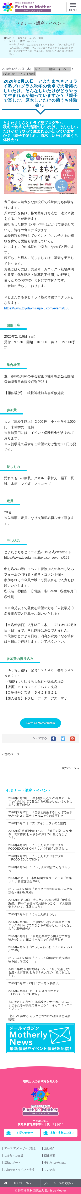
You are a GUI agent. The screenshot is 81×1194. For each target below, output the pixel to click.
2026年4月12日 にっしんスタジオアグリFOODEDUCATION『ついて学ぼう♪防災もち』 (39, 846)
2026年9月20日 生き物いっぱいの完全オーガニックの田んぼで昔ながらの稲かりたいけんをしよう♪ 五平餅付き (40, 801)
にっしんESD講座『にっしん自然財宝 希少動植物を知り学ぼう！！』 (39, 959)
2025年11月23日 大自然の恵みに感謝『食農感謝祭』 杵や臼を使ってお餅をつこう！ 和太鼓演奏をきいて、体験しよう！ (39, 903)
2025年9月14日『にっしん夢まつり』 (33, 914)
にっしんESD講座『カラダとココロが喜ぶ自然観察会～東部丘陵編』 (40, 890)
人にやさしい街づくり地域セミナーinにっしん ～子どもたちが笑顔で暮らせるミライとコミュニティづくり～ (40, 1005)
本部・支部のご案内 (62, 1132)
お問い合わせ (25, 1132)
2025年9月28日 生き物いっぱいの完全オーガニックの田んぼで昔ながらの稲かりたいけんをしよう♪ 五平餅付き (40, 925)
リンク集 (49, 1169)
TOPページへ (22, 1183)
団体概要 (49, 1155)
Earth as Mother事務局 (40, 723)
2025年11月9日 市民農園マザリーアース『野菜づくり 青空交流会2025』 (40, 879)
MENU (73, 10)
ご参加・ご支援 (13, 1155)
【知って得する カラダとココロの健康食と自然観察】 (39, 1017)
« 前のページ (10, 754)
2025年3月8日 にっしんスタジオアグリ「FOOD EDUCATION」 (35, 992)
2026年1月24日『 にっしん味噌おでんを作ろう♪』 (39, 868)
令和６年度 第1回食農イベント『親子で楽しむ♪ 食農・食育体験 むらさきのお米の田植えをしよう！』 (39, 972)
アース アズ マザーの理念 (20, 1148)
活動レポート (12, 1162)
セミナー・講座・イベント (22, 41)
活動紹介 (49, 1148)
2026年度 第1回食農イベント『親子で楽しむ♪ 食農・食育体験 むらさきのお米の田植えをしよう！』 (40, 834)
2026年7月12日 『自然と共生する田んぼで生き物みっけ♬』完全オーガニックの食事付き (40, 814)
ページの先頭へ (63, 1183)
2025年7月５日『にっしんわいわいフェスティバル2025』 (40, 948)
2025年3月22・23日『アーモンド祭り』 (34, 983)
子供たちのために (55, 1162)
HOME (7, 38)
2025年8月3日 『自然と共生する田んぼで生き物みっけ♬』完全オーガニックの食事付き (39, 937)
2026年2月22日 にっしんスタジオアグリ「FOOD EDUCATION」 (36, 858)
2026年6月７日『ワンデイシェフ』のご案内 (37, 823)
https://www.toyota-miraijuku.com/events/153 (36, 308)
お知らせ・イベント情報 (30, 38)
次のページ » (70, 768)
